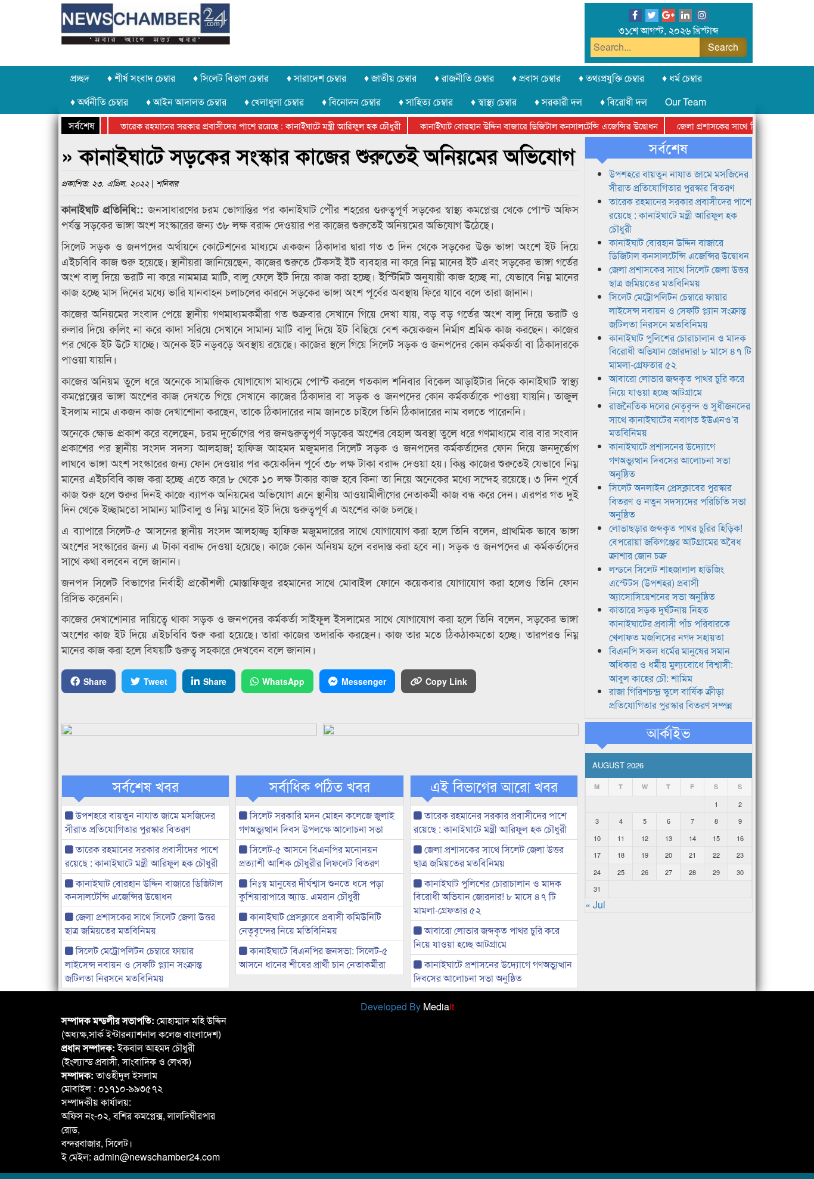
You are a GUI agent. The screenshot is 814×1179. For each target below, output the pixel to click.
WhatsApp (283, 681)
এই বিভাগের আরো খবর (494, 786)
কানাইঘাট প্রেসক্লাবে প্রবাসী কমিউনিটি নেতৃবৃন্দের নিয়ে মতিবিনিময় (310, 923)
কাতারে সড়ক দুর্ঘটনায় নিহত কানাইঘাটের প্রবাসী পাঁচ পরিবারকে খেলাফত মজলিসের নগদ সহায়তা (669, 623)
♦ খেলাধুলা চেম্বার (274, 101)
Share (95, 681)
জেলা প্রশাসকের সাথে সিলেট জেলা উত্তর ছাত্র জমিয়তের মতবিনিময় (140, 923)
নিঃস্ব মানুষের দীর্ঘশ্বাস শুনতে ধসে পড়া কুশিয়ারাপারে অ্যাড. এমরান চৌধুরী (311, 890)
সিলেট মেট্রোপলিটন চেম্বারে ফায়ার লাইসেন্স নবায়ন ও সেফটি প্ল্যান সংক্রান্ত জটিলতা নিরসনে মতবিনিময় (133, 964)
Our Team (685, 101)
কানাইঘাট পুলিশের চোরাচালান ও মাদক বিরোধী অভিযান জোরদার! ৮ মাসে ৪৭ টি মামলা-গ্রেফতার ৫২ (487, 896)
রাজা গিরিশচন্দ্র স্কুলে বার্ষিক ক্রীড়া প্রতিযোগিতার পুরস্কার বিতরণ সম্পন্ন (670, 698)
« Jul (595, 904)
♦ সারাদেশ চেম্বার (316, 78)
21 (692, 855)
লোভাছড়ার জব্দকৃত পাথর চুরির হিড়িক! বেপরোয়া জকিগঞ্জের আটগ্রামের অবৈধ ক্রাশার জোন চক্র (675, 541)
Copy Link (446, 681)
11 (621, 838)
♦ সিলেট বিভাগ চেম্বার (231, 78)
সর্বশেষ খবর (146, 786)
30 (740, 872)
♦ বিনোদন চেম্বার (351, 101)
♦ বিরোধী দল (623, 101)
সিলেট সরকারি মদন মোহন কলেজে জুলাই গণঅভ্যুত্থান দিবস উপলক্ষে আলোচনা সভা (316, 822)
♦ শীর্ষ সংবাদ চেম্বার (141, 78)
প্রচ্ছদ (79, 78)
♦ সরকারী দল (558, 101)
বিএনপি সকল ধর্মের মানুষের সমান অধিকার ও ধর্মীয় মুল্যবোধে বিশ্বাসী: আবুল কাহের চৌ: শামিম (671, 664)
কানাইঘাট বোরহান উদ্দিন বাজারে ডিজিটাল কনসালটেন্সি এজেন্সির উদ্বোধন (520, 125)
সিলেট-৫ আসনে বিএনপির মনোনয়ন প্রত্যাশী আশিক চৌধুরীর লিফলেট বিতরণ (309, 856)
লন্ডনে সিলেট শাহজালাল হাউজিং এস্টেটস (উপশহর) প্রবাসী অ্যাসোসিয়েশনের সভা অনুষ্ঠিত (666, 582)
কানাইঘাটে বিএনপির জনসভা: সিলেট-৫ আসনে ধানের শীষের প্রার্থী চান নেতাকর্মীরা (313, 957)
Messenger (363, 681)
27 (668, 872)
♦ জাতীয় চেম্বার (390, 78)
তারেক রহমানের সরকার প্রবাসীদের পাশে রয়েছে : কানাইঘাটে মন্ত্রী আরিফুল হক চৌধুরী (242, 125)
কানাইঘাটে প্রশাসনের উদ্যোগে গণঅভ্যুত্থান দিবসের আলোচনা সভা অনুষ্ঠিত (493, 971)
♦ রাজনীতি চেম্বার (464, 78)
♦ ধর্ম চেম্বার (682, 78)
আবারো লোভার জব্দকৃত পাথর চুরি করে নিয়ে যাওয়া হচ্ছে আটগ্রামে (487, 937)
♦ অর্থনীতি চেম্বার (99, 101)
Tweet (155, 681)
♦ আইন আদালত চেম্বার (186, 101)
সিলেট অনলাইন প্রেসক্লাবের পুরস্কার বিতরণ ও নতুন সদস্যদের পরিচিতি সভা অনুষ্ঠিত (677, 501)
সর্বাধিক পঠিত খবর (319, 786)
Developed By (407, 1006)
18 (621, 855)
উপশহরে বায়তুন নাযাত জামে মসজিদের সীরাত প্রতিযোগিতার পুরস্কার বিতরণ (140, 822)
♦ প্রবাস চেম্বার (536, 78)
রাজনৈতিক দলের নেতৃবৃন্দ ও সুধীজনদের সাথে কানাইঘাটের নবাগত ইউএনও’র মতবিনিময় (679, 419)
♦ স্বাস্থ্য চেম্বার (494, 101)
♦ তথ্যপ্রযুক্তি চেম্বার (611, 78)
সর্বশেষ (668, 148)
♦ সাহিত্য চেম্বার (426, 101)
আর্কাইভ (668, 732)
